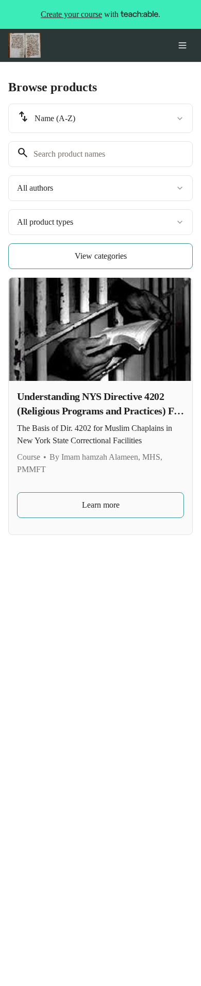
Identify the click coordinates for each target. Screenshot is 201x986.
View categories (101, 256)
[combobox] (100, 118)
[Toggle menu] (182, 45)
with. (100, 14)
